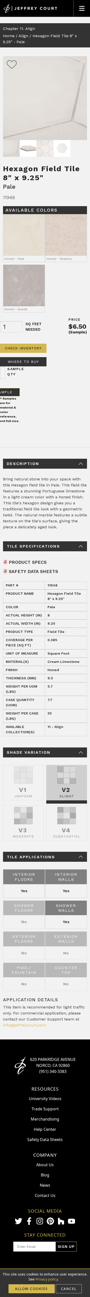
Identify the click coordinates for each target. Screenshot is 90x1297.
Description (23, 463)
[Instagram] (40, 1221)
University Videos (45, 1098)
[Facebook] (29, 1221)
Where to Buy (23, 362)
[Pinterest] (50, 1221)
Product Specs (27, 562)
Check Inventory (23, 348)
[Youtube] (71, 1221)
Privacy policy (47, 1279)
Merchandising (45, 1119)
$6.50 (77, 326)
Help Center (45, 1129)
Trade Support (45, 1109)
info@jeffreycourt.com (24, 1025)
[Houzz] (61, 1221)
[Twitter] (18, 1221)
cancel (68, 1288)
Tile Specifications (33, 546)
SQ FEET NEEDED (34, 327)
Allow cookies (31, 1288)
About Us (45, 1164)
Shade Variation (28, 752)
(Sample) (77, 332)
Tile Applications (31, 857)
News (45, 1185)
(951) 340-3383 (52, 1071)
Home (8, 35)
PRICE (74, 319)
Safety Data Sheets (33, 571)
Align (23, 35)
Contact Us (45, 1195)
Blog (45, 1175)
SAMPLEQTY (15, 371)
